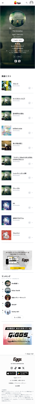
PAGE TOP (30, 354)
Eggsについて (17, 377)
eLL (14, 203)
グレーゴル (16, 188)
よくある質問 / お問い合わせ (17, 380)
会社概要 (17, 386)
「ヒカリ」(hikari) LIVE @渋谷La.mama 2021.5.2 (22, 158)
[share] (10, 28)
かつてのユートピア (19, 98)
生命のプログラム (18, 218)
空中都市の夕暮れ (18, 113)
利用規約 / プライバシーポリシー (17, 383)
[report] (13, 28)
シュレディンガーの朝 (19, 173)
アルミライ (16, 233)
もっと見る (17, 57)
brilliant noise (17, 128)
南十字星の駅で (17, 143)
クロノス (15, 84)
